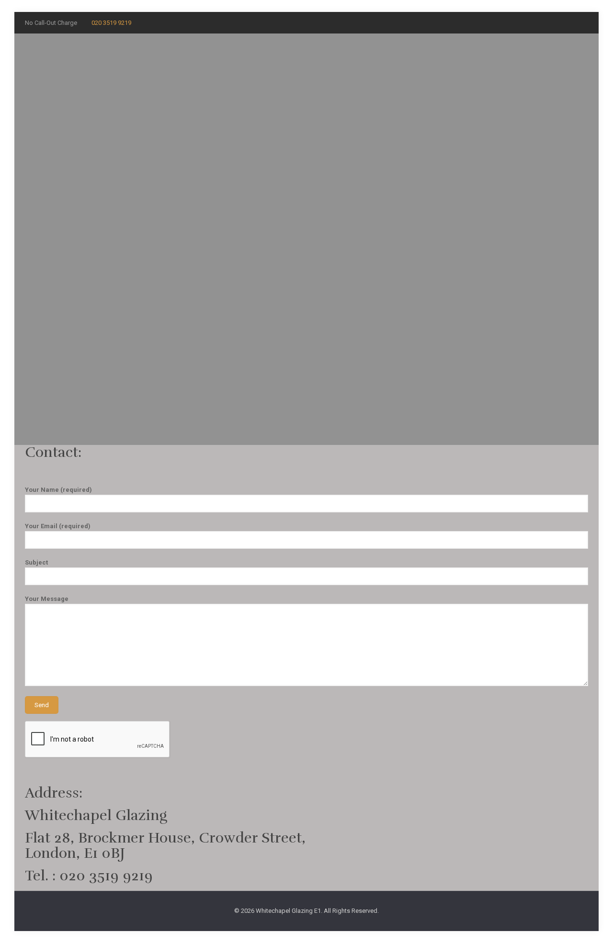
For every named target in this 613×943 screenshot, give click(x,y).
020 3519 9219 (111, 22)
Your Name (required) (58, 489)
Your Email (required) (58, 526)
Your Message (46, 598)
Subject (36, 562)
